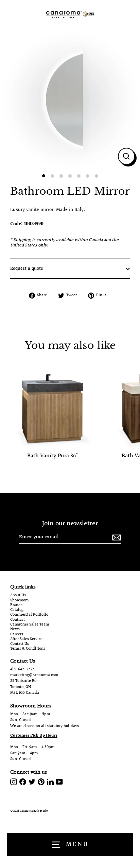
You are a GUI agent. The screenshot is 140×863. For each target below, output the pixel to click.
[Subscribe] (115, 537)
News (15, 629)
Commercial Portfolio (29, 615)
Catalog (16, 610)
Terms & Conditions (27, 649)
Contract (17, 620)
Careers (16, 634)
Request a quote (26, 268)
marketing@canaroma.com (34, 675)
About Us (18, 595)
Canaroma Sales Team (29, 624)
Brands (16, 605)
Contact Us (19, 644)
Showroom (19, 600)
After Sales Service (26, 639)
